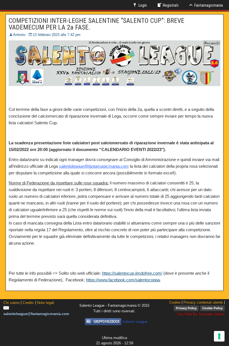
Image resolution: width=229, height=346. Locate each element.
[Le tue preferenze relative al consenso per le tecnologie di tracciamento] (219, 336)
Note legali (45, 303)
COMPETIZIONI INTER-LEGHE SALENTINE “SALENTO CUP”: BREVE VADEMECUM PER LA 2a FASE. (96, 24)
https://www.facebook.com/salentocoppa (123, 279)
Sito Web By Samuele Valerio (201, 314)
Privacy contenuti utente (203, 302)
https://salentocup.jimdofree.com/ (132, 273)
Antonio (19, 35)
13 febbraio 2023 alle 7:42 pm (56, 35)
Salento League (134, 322)
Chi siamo (11, 303)
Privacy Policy (186, 308)
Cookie (174, 302)
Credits (28, 303)
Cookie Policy (212, 308)
